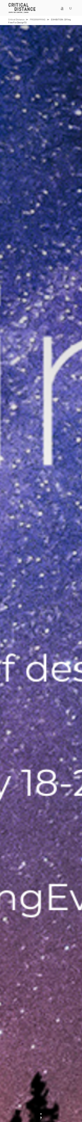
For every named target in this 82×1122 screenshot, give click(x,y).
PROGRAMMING (37, 19)
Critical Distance (16, 19)
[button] (35, 10)
